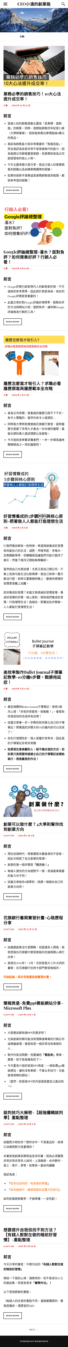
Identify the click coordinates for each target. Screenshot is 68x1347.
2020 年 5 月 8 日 (20, 528)
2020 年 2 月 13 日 (20, 688)
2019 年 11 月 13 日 (27, 929)
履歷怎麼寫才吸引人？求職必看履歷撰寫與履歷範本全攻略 (32, 386)
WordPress (41, 1341)
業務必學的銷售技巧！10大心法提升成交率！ (32, 96)
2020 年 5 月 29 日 (20, 395)
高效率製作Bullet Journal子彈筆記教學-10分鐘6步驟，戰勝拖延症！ (32, 677)
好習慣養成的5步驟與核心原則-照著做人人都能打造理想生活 (33, 518)
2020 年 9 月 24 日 (20, 268)
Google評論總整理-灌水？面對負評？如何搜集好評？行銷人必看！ (33, 257)
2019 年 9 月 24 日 (27, 1246)
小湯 (5, 105)
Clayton (8, 835)
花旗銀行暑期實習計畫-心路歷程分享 (33, 920)
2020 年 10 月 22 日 (21, 105)
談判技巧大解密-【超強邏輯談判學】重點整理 (33, 1115)
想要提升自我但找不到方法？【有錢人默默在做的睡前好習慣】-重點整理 (30, 1234)
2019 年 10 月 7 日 (27, 1014)
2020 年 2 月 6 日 (26, 835)
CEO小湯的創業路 (34, 3)
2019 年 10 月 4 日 (27, 1124)
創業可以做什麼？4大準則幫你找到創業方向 (33, 826)
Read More (12, 190)
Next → (34, 1329)
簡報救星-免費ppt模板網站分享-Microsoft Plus (33, 1005)
